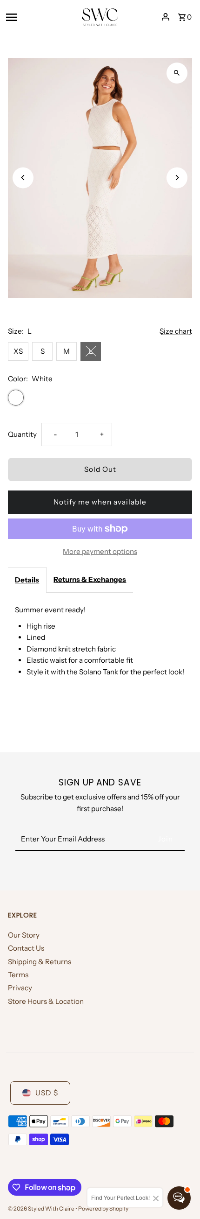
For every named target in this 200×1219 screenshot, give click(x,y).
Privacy (20, 987)
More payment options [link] (100, 551)
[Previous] (23, 177)
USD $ (46, 1092)
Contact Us (26, 948)
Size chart (176, 331)
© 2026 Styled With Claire (41, 1208)
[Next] (177, 177)
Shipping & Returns (39, 961)
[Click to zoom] (177, 73)
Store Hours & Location (46, 1001)
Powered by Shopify (103, 1208)
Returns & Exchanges (89, 579)
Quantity (22, 434)
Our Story (24, 935)
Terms (18, 974)
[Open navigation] (40, 16)
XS (18, 351)
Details (27, 579)
